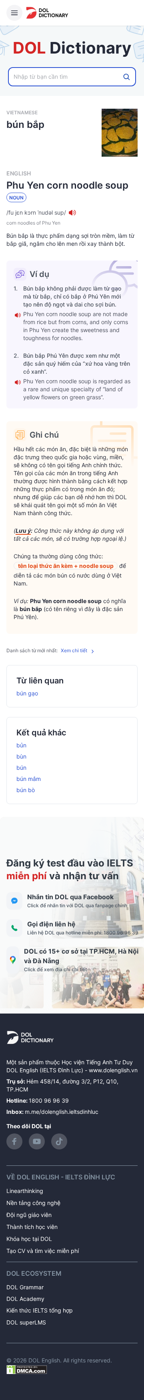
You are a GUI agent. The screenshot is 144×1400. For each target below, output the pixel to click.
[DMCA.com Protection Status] (26, 1369)
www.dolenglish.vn (113, 1070)
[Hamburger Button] (14, 13)
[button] (72, 212)
